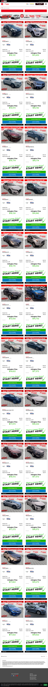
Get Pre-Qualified (12, 69)
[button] (23, 29)
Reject (41, 684)
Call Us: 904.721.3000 (41, 1)
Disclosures (3, 56)
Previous (0, 17)
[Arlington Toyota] (6, 4)
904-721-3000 (20, 124)
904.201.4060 (33, 675)
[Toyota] (2, 4)
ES (5, 1)
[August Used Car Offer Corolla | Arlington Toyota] (24, 17)
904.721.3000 (40, 3)
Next (47, 17)
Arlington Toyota (4, 124)
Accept (45, 684)
